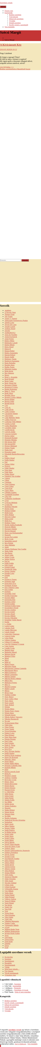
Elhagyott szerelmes (16, 19)
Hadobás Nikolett (11, 507)
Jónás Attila (9, 551)
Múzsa (7, 691)
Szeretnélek (17, 986)
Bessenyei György (11, 387)
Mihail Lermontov (11, 674)
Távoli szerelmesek (11, 973)
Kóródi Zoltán (10, 604)
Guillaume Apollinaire (12, 499)
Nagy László (9, 703)
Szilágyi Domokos (11, 852)
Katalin (7, 575)
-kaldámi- (8, 310)
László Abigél (10, 632)
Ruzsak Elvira (10, 790)
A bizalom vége (10, 975)
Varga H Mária (10, 901)
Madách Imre (9, 650)
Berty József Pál (10, 383)
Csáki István (9, 410)
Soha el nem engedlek (23, 992)
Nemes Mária (9, 709)
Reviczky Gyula (10, 780)
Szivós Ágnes (9, 855)
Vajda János (9, 893)
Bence (7, 375)
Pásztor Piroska (10, 739)
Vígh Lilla (8, 919)
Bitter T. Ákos (10, 391)
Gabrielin (8, 482)
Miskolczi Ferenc (11, 683)
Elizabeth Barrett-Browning (14, 454)
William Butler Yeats (12, 929)
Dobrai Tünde (10, 448)
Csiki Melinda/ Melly (12, 418)
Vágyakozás (13, 17)
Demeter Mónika (11, 440)
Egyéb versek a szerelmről (18, 25)
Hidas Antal (9, 519)
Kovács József (10, 614)
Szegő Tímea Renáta (12, 844)
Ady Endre (9, 316)
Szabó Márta (9, 840)
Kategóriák (9, 13)
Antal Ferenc (9, 339)
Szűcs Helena (9, 861)
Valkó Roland (9, 897)
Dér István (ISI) (10, 442)
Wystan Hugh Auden (12, 933)
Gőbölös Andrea (10, 492)
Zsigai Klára (9, 939)
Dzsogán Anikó (10, 452)
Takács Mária (9, 863)
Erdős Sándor (9, 460)
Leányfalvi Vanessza (12, 634)
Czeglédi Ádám (10, 428)
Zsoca (7, 946)
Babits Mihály (10, 345)
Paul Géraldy (9, 743)
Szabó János (9, 836)
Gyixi (7, 501)
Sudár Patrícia (10, 830)
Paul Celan (8, 741)
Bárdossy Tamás (10, 359)
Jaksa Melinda (10, 545)
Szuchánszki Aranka (12, 859)
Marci (7, 660)
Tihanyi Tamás (10, 869)
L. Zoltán (8, 624)
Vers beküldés (10, 27)
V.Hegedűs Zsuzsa (11, 889)
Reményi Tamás (10, 776)
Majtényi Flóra (10, 656)
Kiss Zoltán (9, 590)
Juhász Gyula (9, 557)
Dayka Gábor (9, 436)
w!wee (7, 927)
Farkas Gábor (9, 464)
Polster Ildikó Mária (12, 763)
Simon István (9, 812)
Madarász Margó (11, 652)
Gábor (7, 480)
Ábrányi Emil (9, 314)
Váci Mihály (9, 891)
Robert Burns (9, 786)
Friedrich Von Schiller (12, 476)
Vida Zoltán (9, 917)
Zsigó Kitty (9, 941)
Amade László (10, 327)
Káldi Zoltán (9, 563)
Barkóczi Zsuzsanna (12, 361)
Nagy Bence (9, 697)
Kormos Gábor (10, 602)
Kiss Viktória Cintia (12, 588)
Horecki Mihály (10, 527)
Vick (6, 911)
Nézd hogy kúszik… (12, 969)
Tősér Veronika (10, 879)
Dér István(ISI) (10, 444)
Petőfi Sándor (9, 753)
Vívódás (12, 21)
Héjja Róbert (9, 515)
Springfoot (8, 822)
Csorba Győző (10, 424)
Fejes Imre (8, 470)
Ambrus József (10, 329)
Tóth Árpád (9, 881)
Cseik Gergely (10, 412)
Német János (9, 713)
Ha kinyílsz (9, 957)
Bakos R (8, 349)
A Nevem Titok (10, 312)
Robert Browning (11, 784)
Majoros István (10, 654)
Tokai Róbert (9, 871)
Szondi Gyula (9, 857)
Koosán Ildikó (10, 598)
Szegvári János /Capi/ (12, 846)
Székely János (10, 848)
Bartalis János (9, 365)
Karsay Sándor (10, 571)
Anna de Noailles (11, 335)
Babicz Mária (9, 341)
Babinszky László (11, 343)
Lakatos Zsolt (9, 628)
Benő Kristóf (9, 379)
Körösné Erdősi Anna (12, 606)
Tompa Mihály (10, 873)
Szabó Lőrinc (9, 838)
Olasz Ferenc (9, 727)
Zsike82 (7, 944)
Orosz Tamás (9, 729)
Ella (6, 456)
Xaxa (6, 935)
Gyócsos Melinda (11, 503)
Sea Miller (8, 802)
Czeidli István (9, 430)
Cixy (6, 405)
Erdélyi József (10, 458)
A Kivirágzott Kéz (10, 44)
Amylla (7, 331)
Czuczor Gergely (11, 434)
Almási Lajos (9, 323)
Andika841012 (10, 333)
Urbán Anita (9, 885)
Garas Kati (8, 488)
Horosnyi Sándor (11, 529)
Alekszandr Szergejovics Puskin (16, 321)
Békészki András (11, 369)
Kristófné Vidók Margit (13, 620)
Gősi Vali (8, 496)
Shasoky (8, 808)
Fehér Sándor (9, 468)
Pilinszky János (10, 759)
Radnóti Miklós (10, 768)
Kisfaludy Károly (11, 585)
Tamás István (9, 865)
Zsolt (6, 948)
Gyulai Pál (8, 505)
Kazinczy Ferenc (11, 579)
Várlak (7, 967)
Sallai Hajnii (9, 798)
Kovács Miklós (10, 616)
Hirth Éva (8, 521)
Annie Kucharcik (11, 337)
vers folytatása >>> (7, 67)
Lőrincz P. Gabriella (12, 642)
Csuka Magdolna (11, 426)
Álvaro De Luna (10, 325)
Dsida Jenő (9, 450)
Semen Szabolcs (10, 806)
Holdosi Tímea (10, 523)
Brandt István (9, 403)
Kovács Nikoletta (11, 618)
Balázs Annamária (11, 353)
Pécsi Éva (8, 749)
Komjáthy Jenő (10, 594)
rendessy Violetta (11, 778)
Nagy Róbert (9, 705)
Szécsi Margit (17, 69)
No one (7, 721)
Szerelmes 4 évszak (21, 990)
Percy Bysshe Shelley (12, 751)
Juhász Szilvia (10, 559)
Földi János (9, 472)
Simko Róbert (10, 810)
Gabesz (7, 478)
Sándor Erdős (9, 800)
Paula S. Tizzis (10, 745)
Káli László (9, 565)
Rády (6, 770)
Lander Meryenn (11, 630)
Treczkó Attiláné (10, 883)
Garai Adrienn (10, 484)
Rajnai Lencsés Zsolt (12, 772)
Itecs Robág (9, 543)
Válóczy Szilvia (10, 899)
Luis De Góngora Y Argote (14, 644)
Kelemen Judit (10, 581)
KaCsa (7, 561)
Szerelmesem (9, 961)
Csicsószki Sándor (11, 414)
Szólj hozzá (26, 69)
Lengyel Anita (10, 636)
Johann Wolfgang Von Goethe (15, 549)
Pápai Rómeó (9, 735)
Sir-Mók (8, 816)
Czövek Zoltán (10, 432)
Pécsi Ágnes (9, 747)
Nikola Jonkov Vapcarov (13, 717)
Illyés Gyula (9, 539)
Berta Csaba (9, 381)
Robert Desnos (10, 788)
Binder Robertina (11, 389)
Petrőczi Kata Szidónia (13, 755)
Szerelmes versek (6, 3)
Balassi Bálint (9, 351)
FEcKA (7, 466)
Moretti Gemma (10, 687)
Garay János (9, 490)
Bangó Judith (9, 357)
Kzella (7, 622)
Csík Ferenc (9, 416)
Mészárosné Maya (11, 670)
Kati (6, 577)
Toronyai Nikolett (11, 877)
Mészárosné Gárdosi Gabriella (15, 668)
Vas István (8, 905)
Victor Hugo (9, 913)
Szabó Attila (9, 834)
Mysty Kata (9, 693)
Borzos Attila (9, 401)
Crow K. (8, 407)
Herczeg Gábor (10, 517)
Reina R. (8, 774)
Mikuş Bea (8, 681)
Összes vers (9, 11)
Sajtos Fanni (9, 796)
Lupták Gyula (10, 648)
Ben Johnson (9, 373)
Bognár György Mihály (13, 397)
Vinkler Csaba (10, 923)
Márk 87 (8, 662)
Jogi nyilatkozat (20, 1044)
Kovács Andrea (10, 610)
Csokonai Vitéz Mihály (13, 422)
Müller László (10, 689)
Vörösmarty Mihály (12, 925)
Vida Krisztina (10, 915)
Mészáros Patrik (10, 666)
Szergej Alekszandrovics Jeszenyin (17, 850)
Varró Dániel (9, 903)
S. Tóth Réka (9, 792)
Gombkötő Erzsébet (12, 494)
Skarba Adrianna (11, 818)
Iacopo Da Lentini (11, 537)
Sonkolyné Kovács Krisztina (15, 820)
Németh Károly (10, 715)
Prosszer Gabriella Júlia (13, 766)
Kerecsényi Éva (10, 583)
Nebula (7, 707)
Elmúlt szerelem (15, 23)
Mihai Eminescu (10, 672)
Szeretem (8, 959)
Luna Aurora (9, 646)
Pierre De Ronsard (11, 757)
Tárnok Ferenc (10, 867)
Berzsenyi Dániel (11, 385)
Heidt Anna (9, 513)
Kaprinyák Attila (11, 569)
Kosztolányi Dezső (11, 608)
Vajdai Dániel (9, 895)
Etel (6, 462)
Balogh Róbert (10, 355)
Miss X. (7, 685)
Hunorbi (8, 535)
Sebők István (9, 804)
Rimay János (9, 782)
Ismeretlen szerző (11, 541)
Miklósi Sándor (10, 677)
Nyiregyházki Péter (11, 723)
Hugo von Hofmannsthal (13, 533)
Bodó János (9, 393)
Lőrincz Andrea (10, 640)
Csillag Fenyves (10, 420)
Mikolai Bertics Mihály (13, 679)
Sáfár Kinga (9, 794)
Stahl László (9, 824)
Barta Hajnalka (10, 363)
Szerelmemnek (10, 965)
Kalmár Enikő (10, 567)
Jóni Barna (8, 553)
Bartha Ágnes (9, 367)
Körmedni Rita (10, 600)
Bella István (9, 371)
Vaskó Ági (8, 907)
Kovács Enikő (10, 612)
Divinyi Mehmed (11, 446)
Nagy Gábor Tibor (11, 699)
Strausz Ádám (10, 828)
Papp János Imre (10, 737)
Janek (7, 547)
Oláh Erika (8, 725)
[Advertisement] (20, 164)
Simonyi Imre (9, 814)
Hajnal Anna (9, 509)
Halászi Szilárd (10, 511)
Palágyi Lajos (9, 733)
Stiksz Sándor (9, 826)
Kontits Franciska (11, 596)
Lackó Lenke (9, 626)
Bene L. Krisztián (11, 377)
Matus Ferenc (9, 664)
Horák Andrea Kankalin (13, 525)
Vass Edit (8, 909)
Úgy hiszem (9, 971)
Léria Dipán (9, 638)
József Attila (9, 555)
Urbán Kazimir (10, 887)
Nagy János (9, 701)
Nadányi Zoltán (10, 695)
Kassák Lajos (9, 573)
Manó (7, 658)
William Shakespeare (12, 931)
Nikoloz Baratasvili (11, 719)
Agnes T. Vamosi (11, 318)
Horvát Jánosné (10, 531)
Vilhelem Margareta (12, 921)
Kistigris (8, 592)
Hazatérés (8, 963)
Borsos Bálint (9, 399)
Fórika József (9, 474)
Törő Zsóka (9, 875)
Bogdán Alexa (10, 395)
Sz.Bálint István (10, 832)
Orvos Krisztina (10, 731)
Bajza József (9, 347)
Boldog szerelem (15, 15)
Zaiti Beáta (8, 937)
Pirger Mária (9, 761)
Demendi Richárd (11, 438)
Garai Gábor (9, 486)
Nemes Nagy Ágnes (12, 711)
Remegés (17, 988)
